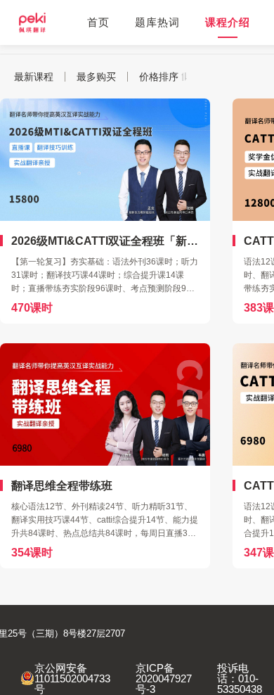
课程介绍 (227, 22)
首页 (98, 22)
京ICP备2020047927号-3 (164, 678)
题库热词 (157, 22)
